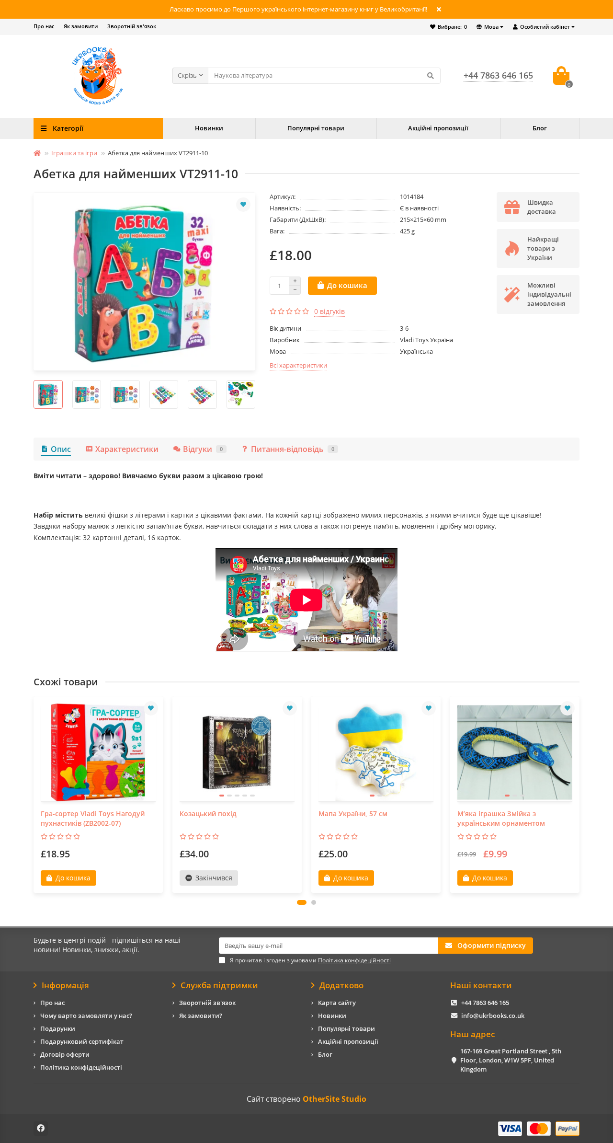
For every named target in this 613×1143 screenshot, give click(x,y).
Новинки (209, 128)
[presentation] (34, 394)
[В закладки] (243, 204)
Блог (540, 128)
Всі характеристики (298, 365)
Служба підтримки (219, 985)
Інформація (65, 985)
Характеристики (127, 449)
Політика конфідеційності (81, 1067)
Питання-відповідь (292, 449)
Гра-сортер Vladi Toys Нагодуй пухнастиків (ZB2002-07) (93, 818)
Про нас (44, 26)
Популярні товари (315, 128)
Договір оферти (65, 1054)
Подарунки (57, 1028)
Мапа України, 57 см (352, 813)
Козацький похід (208, 813)
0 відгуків (329, 311)
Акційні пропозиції (438, 128)
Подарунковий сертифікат (82, 1041)
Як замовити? (200, 1015)
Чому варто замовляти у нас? (86, 1015)
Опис (61, 449)
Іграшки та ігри (74, 153)
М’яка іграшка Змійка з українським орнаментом (501, 818)
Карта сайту (337, 1002)
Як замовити (81, 26)
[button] (301, 902)
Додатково (341, 985)
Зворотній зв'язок (131, 26)
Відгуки (203, 449)
